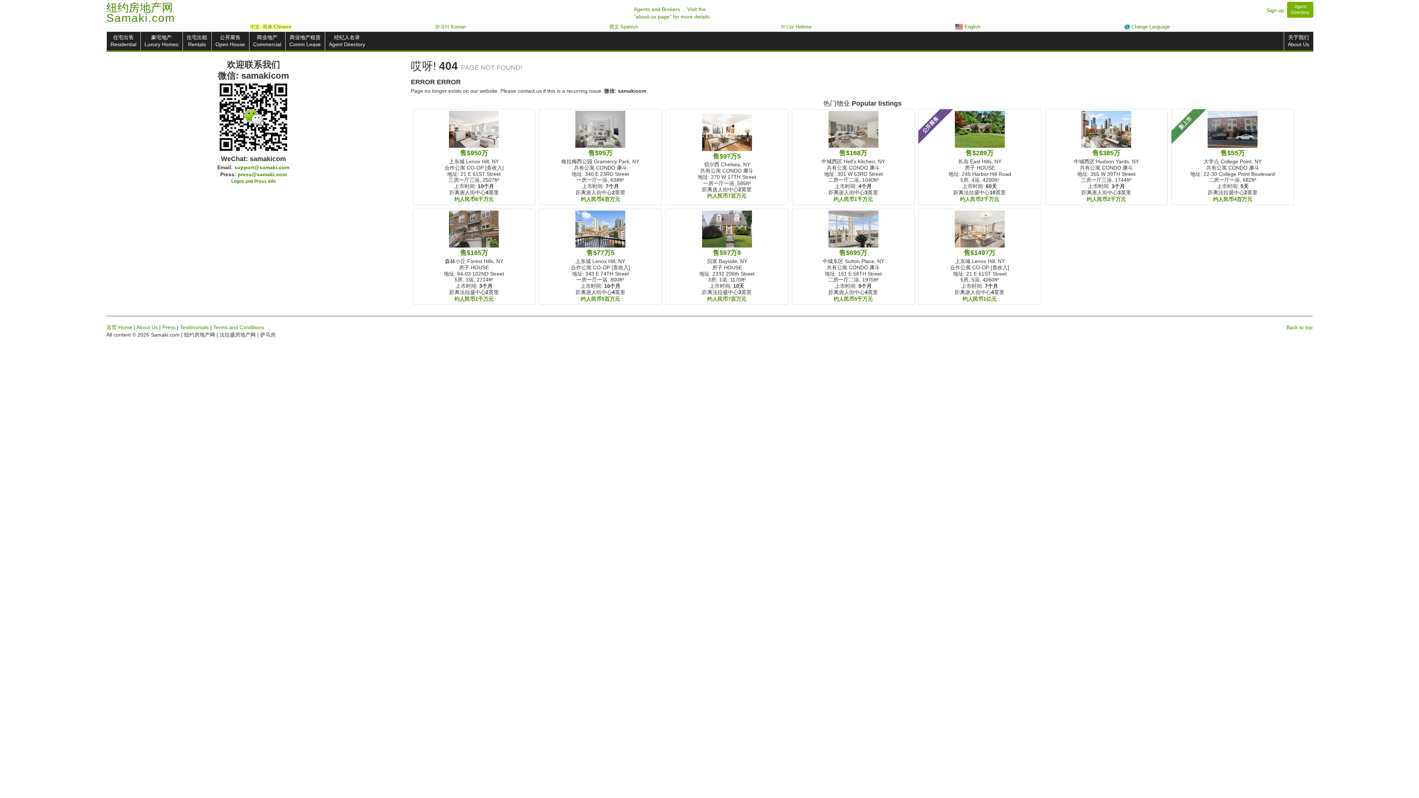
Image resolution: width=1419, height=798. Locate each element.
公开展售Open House (230, 40)
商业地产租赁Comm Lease (305, 40)
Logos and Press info (253, 181)
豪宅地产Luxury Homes (161, 40)
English (971, 27)
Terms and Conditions (238, 327)
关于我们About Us (1298, 40)
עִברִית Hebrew (796, 27)
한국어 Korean (450, 27)
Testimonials (194, 327)
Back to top (1299, 327)
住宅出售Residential (123, 40)
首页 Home (119, 327)
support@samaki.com (261, 167)
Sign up (1275, 10)
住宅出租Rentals (197, 40)
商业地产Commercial (267, 40)
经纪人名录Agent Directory (347, 40)
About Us (147, 327)
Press (169, 327)
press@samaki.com (262, 174)
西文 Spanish (623, 27)
